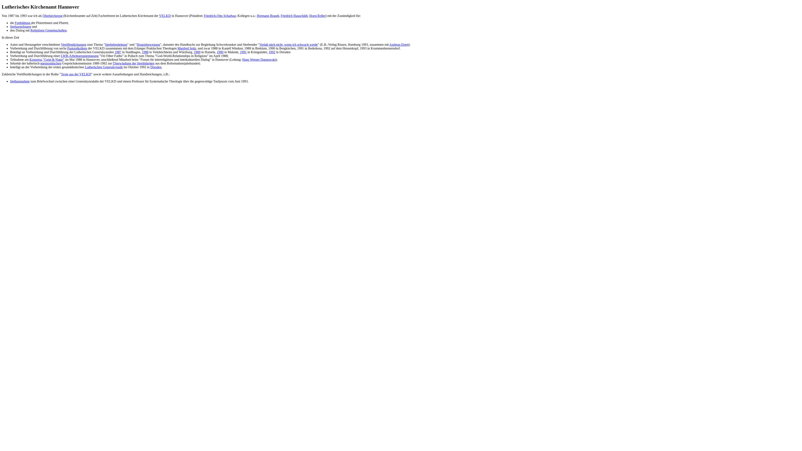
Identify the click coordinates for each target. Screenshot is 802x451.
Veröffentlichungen (73, 44)
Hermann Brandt (268, 16)
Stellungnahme (20, 81)
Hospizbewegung (148, 44)
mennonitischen (51, 63)
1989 (197, 52)
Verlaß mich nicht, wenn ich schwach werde (288, 44)
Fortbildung (23, 23)
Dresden (155, 67)
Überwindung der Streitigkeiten (133, 63)
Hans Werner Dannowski (259, 59)
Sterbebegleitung (116, 44)
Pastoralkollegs (77, 48)
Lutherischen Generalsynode (104, 67)
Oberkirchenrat (52, 16)
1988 (145, 52)
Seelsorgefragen (20, 26)
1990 (220, 52)
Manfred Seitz (187, 48)
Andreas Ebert (398, 44)
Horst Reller (317, 16)
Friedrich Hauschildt (294, 16)
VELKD (165, 16)
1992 (272, 52)
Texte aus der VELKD (76, 74)
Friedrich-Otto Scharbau (220, 16)
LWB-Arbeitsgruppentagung (80, 56)
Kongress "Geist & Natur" (46, 59)
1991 (243, 52)
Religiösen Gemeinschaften (48, 30)
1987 (118, 52)
